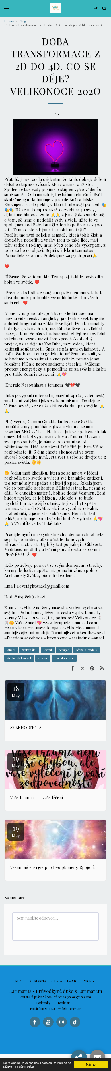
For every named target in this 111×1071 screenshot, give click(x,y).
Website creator (69, 1008)
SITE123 (50, 1008)
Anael (11, 650)
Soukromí (64, 1003)
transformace (64, 658)
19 (16, 760)
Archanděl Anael (19, 658)
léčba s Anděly (86, 650)
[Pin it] (92, 668)
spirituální (29, 650)
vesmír (43, 658)
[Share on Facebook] (72, 668)
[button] (6, 8)
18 (16, 690)
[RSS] (102, 668)
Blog (23, 21)
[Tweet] (82, 668)
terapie (64, 650)
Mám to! (91, 1064)
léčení (48, 650)
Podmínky (43, 1003)
